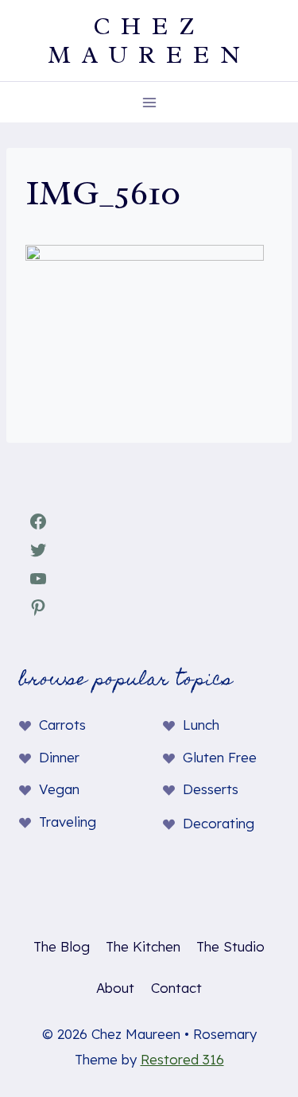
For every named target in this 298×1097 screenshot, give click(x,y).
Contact (176, 987)
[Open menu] (149, 102)
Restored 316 (182, 1059)
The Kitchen (143, 946)
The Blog (61, 946)
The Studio (230, 946)
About (115, 987)
